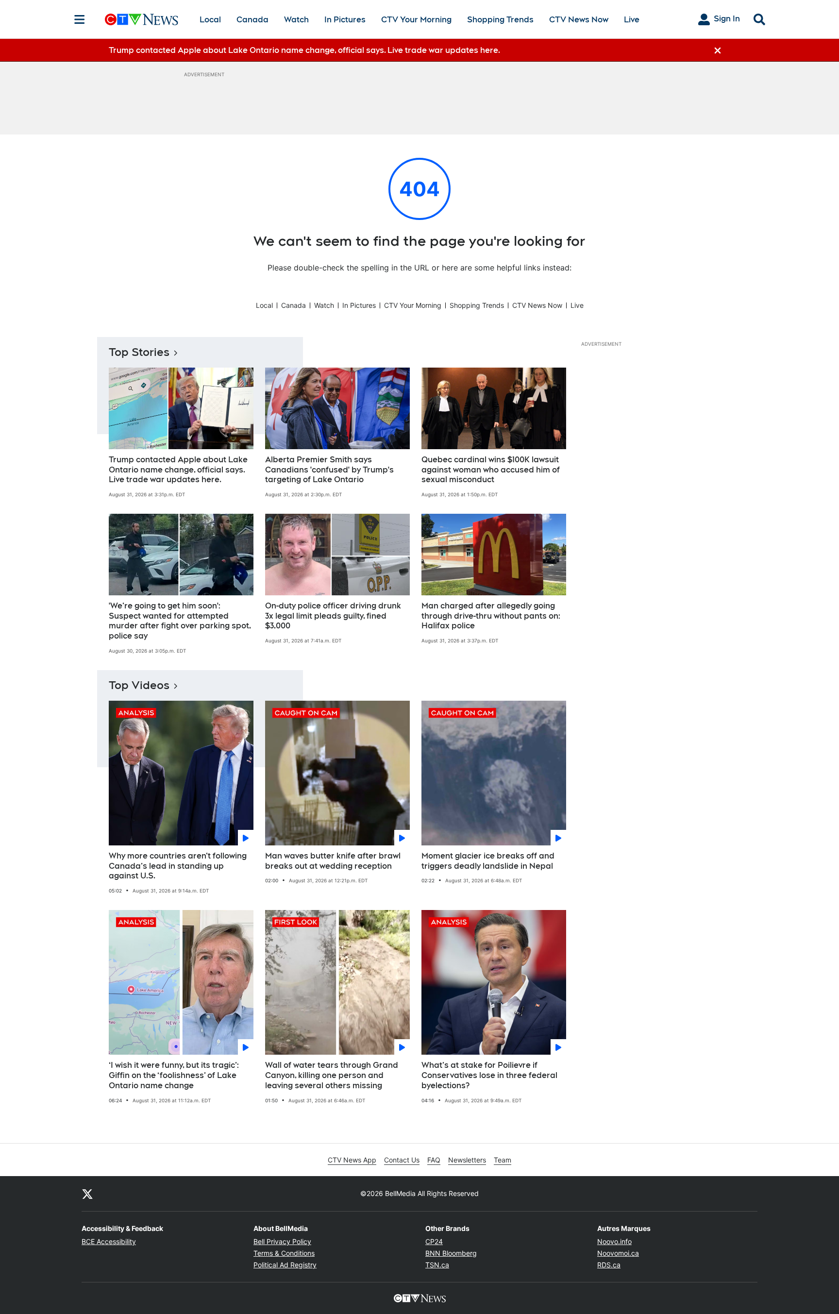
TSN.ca (437, 1265)
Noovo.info (614, 1241)
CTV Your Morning (416, 19)
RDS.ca (609, 1265)
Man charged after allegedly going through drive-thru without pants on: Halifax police (490, 616)
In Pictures (345, 19)
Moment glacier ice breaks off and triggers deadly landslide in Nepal (487, 861)
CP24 (434, 1241)
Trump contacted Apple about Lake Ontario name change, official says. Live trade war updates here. (178, 470)
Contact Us (402, 1160)
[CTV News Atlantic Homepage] (141, 19)
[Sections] (79, 19)
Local (210, 19)
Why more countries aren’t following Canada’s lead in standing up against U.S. (178, 866)
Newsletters (467, 1160)
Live (631, 19)
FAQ (433, 1160)
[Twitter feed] (87, 1193)
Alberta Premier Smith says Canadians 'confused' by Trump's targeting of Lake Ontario (329, 470)
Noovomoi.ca (618, 1253)
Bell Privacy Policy (282, 1241)
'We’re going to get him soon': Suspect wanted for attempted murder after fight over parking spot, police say (180, 620)
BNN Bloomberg (451, 1253)
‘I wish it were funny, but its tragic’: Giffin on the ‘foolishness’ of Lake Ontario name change (174, 1075)
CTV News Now (578, 19)
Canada (252, 19)
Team (502, 1160)
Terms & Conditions (284, 1253)
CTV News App (352, 1160)
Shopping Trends (500, 19)
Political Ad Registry (285, 1265)
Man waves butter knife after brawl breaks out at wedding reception (333, 861)
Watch (296, 19)
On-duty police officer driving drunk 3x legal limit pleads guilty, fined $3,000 (333, 616)
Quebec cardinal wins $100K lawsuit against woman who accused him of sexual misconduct (490, 470)
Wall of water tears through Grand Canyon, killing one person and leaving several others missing (331, 1075)
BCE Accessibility (109, 1241)
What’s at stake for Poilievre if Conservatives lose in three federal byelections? (489, 1075)
